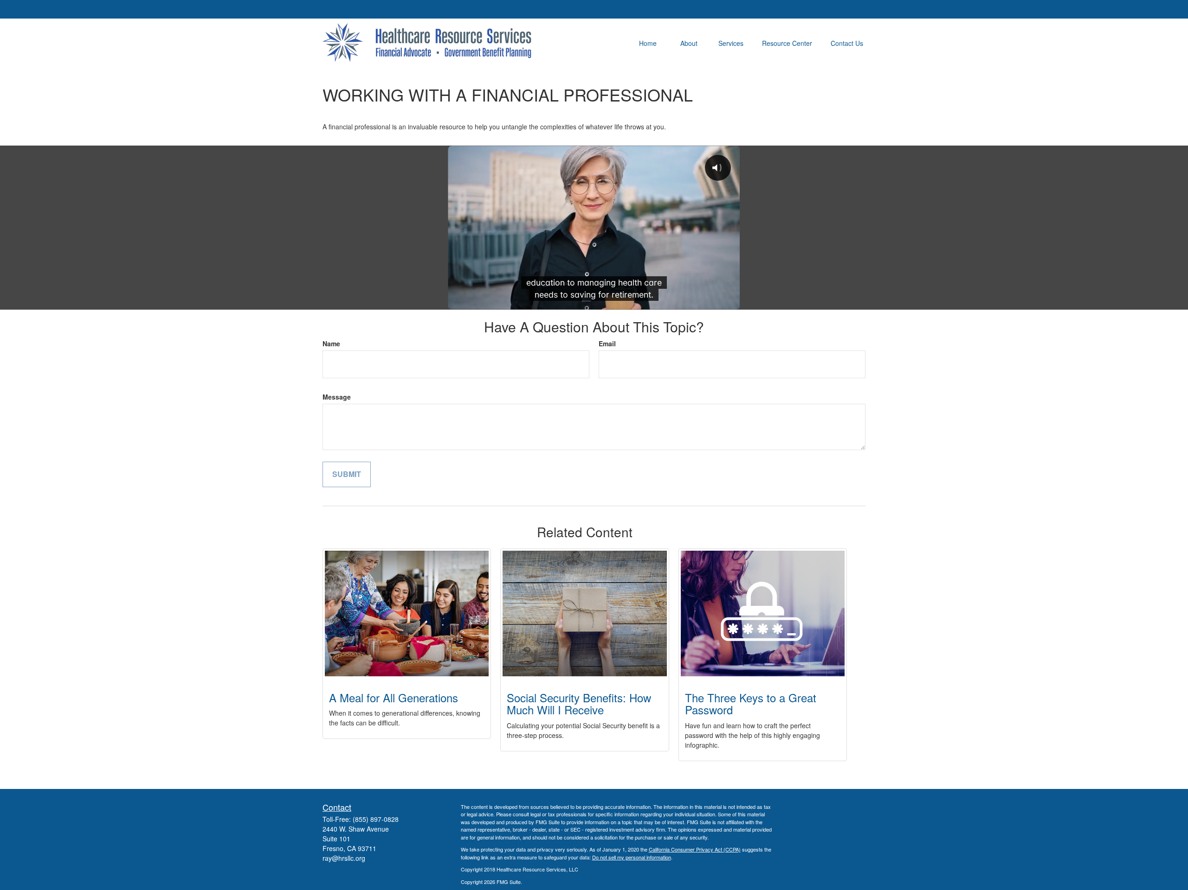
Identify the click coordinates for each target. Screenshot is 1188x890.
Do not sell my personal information (631, 857)
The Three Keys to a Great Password (750, 703)
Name (331, 343)
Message (337, 396)
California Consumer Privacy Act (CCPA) (695, 849)
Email (607, 343)
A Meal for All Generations (393, 697)
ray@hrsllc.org (344, 858)
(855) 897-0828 (376, 819)
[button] (647, 42)
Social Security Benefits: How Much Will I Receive (579, 703)
